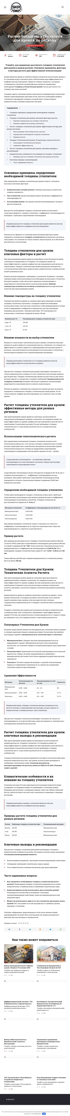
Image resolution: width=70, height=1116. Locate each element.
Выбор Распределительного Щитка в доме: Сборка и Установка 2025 (18, 967)
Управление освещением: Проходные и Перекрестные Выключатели (48, 1042)
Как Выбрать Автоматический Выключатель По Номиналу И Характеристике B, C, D (49, 1004)
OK (44, 1114)
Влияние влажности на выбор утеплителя (28, 123)
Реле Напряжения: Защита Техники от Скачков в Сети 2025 (51, 1078)
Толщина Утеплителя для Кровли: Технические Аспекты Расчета (35, 140)
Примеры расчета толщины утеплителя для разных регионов (36, 157)
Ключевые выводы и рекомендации (23, 160)
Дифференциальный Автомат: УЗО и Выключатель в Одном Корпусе (18, 1003)
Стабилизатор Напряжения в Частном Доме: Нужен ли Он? (49, 967)
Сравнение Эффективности (23, 145)
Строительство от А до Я (35, 45)
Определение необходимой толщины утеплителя (31, 134)
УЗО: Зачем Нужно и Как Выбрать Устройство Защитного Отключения (18, 1079)
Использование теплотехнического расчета (29, 132)
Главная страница (35, 30)
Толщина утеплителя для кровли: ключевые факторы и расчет (34, 118)
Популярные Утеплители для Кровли (27, 143)
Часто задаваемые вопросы (23, 162)
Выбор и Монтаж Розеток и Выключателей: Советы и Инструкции (15, 1042)
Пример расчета (19, 137)
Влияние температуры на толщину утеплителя (30, 121)
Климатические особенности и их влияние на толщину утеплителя (36, 154)
